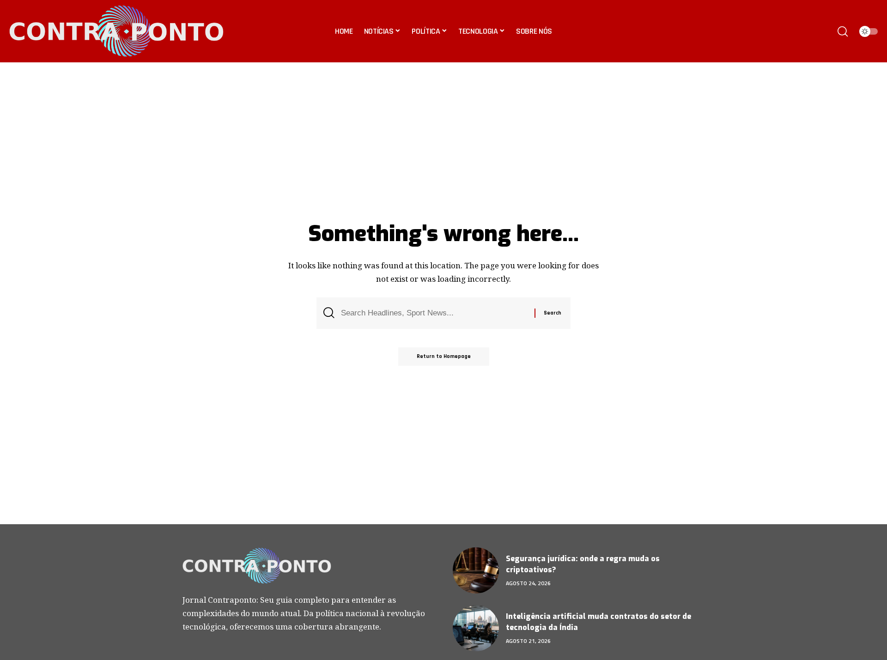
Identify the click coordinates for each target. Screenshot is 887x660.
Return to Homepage (444, 356)
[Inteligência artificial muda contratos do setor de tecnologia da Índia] (476, 628)
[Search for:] (434, 313)
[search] (843, 31)
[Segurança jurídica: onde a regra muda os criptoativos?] (476, 570)
